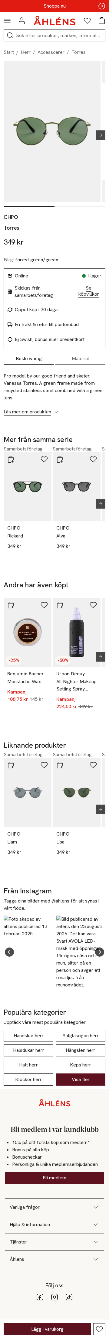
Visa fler (81, 1079)
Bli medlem (54, 1177)
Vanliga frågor (25, 1207)
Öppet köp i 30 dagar (37, 310)
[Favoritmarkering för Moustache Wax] (44, 605)
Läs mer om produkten (27, 412)
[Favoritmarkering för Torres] (99, 1329)
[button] (9, 952)
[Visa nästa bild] (98, 135)
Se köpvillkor (88, 291)
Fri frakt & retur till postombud (47, 325)
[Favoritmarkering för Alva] (93, 459)
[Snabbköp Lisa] (60, 765)
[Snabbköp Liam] (11, 765)
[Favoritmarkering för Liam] (44, 765)
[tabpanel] (54, 390)
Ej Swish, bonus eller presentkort (49, 339)
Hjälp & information (30, 1224)
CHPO (11, 217)
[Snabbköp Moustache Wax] (11, 605)
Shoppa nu (55, 6)
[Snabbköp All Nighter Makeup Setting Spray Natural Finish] (60, 605)
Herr (26, 52)
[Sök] (10, 35)
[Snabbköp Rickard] (11, 459)
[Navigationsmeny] (7, 20)
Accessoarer (51, 52)
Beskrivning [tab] (29, 358)
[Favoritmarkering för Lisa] (93, 765)
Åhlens (17, 1259)
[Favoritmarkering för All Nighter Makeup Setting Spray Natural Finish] (93, 605)
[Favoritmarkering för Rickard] (44, 459)
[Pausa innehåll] (102, 6)
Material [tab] (80, 358)
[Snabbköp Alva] (60, 459)
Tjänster (18, 1242)
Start (9, 52)
